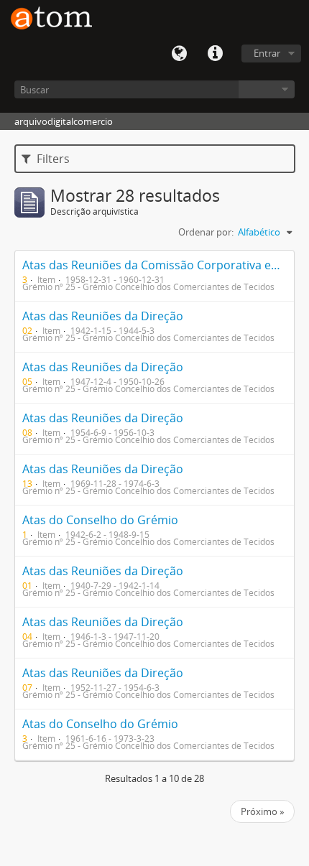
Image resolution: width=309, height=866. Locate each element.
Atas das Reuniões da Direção (102, 316)
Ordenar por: (206, 231)
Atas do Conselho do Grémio (100, 520)
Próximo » (262, 811)
